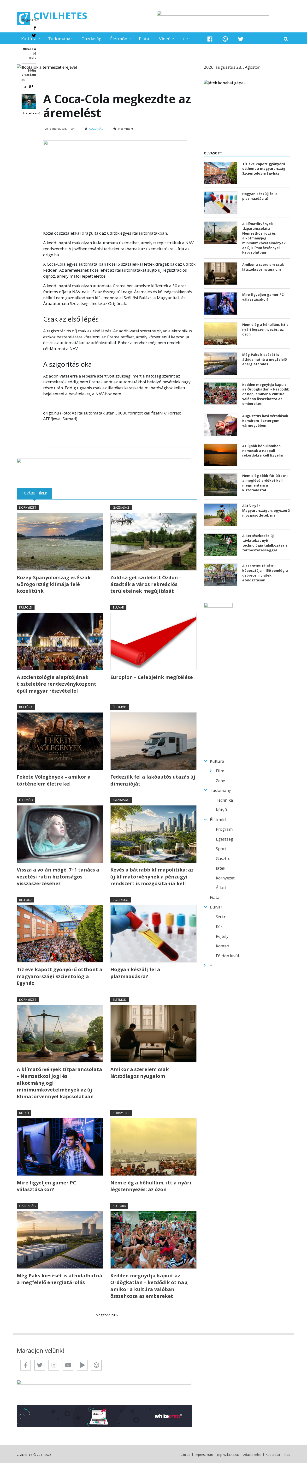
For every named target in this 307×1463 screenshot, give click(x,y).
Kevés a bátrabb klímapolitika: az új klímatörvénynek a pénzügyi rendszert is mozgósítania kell (152, 876)
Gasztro (223, 858)
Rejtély (222, 936)
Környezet (27, 507)
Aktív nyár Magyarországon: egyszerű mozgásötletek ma (266, 510)
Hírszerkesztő (31, 113)
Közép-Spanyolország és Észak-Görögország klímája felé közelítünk (54, 584)
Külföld (25, 607)
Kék (219, 926)
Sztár (220, 917)
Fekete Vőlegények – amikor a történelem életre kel (54, 780)
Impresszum (204, 1454)
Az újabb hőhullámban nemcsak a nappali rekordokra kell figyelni (262, 451)
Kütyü (24, 1113)
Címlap (185, 1454)
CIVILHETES (60, 15)
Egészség (120, 899)
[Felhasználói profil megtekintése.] (29, 101)
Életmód (118, 39)
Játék (220, 868)
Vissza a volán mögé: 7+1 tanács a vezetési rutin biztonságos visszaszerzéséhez (58, 876)
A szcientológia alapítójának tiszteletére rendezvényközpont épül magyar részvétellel (56, 684)
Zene (220, 780)
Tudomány (59, 39)
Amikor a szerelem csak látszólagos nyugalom (139, 1072)
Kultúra (28, 39)
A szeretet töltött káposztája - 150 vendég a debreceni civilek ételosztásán (265, 572)
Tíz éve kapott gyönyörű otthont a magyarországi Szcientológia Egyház (59, 976)
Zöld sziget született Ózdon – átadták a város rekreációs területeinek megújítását (146, 584)
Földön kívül (227, 955)
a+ (31, 86)
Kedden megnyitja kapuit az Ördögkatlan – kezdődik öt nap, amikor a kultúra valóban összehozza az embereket (149, 1285)
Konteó (222, 946)
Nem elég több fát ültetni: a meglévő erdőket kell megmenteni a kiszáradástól (265, 482)
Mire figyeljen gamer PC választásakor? (46, 1186)
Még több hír (105, 1315)
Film (220, 771)
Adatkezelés (252, 1454)
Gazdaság (91, 39)
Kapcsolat (273, 1454)
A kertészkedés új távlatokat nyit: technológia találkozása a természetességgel (265, 542)
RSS (287, 1454)
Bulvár (118, 607)
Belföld (25, 899)
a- (25, 87)
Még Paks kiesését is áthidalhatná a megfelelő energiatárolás (59, 1279)
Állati (221, 887)
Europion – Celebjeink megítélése (151, 677)
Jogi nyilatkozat (228, 1454)
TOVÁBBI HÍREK (37, 493)
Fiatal (144, 39)
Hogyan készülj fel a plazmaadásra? (135, 972)
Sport (221, 848)
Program (224, 829)
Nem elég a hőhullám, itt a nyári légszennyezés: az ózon (150, 1186)
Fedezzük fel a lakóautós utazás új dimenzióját (152, 780)
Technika (224, 800)
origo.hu (51, 254)
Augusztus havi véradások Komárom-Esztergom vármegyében (265, 421)
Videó (165, 39)
